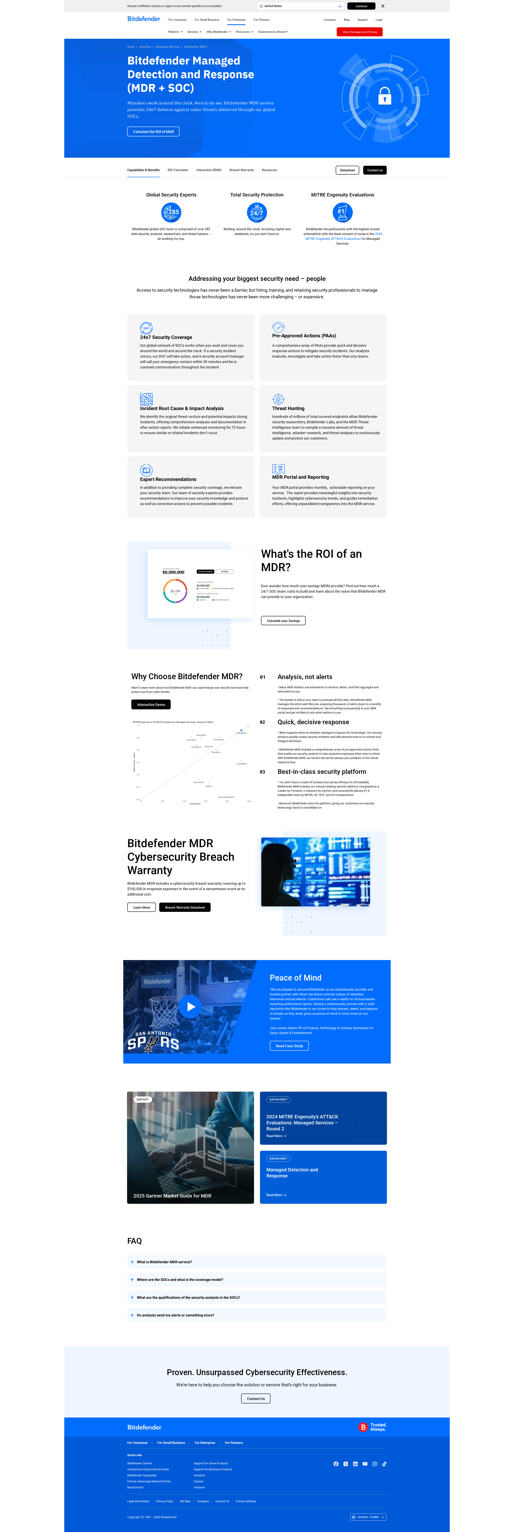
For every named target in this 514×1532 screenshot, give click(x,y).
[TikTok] (384, 1463)
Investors (199, 1475)
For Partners (234, 1443)
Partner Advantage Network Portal (148, 1481)
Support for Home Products (211, 1463)
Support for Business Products (213, 1469)
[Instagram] (374, 1463)
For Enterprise (205, 1443)
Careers (198, 1481)
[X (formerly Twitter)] (345, 1463)
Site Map (185, 1501)
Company (203, 1501)
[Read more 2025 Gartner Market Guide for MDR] (190, 1148)
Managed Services (167, 46)
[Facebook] (336, 1463)
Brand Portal (135, 1487)
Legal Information (138, 1501)
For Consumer (137, 1443)
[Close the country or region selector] (383, 6)
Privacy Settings (246, 1501)
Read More (323, 1118)
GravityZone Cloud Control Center (148, 1469)
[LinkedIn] (355, 1463)
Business (145, 46)
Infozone (199, 1487)
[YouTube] (365, 1463)
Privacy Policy (164, 1501)
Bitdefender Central (139, 1463)
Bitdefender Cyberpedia (141, 1475)
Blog (347, 19)
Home (131, 46)
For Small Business (171, 1443)
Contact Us (222, 1501)
